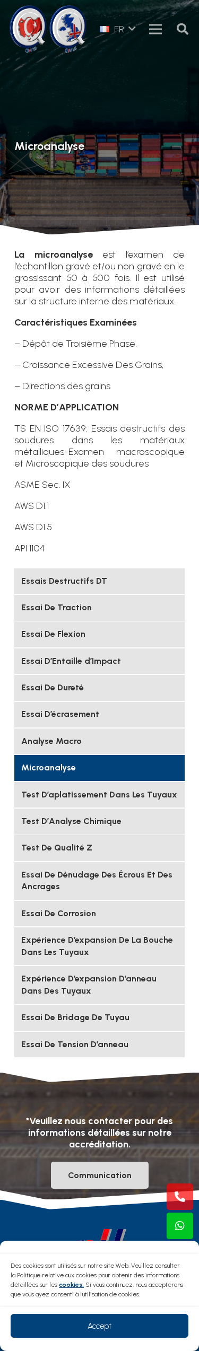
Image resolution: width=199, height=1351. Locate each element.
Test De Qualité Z (56, 848)
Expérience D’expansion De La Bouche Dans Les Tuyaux (97, 946)
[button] (117, 29)
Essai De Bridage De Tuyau (75, 1017)
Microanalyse (48, 767)
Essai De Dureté (52, 687)
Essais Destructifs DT (64, 581)
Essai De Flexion (53, 634)
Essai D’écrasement (60, 714)
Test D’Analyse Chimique (71, 821)
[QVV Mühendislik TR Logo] (28, 29)
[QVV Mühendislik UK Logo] (67, 29)
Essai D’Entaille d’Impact (71, 661)
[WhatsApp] (180, 1226)
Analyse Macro (51, 741)
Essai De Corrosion (58, 913)
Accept (99, 1326)
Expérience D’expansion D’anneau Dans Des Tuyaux (89, 984)
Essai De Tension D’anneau (74, 1044)
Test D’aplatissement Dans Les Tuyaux (99, 794)
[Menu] (156, 29)
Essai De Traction (56, 607)
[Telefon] (180, 1196)
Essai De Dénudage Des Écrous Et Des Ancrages (96, 881)
